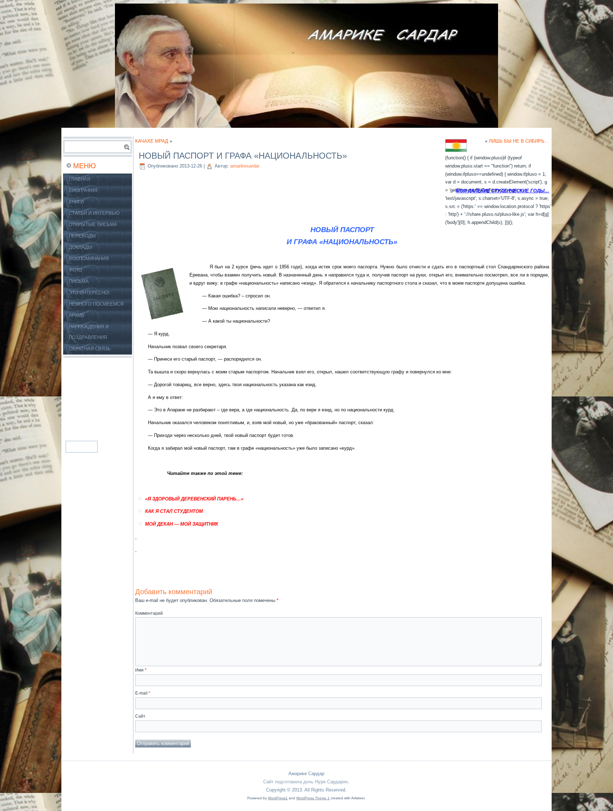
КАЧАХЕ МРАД (151, 141)
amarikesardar (244, 166)
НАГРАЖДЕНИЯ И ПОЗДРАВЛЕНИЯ (89, 332)
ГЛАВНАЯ (79, 179)
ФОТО (75, 270)
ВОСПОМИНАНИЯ (89, 258)
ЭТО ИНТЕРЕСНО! (89, 292)
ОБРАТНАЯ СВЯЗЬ (90, 348)
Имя (141, 670)
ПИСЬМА (79, 281)
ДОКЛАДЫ (80, 247)
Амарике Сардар (306, 773)
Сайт (140, 716)
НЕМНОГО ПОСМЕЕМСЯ (96, 304)
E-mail (142, 693)
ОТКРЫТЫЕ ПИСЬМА (93, 224)
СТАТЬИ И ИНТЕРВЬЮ (94, 213)
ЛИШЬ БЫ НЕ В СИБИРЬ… (519, 141)
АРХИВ (76, 315)
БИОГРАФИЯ (83, 190)
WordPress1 (278, 798)
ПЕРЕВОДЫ (82, 236)
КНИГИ (76, 201)
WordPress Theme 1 (313, 798)
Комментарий (149, 613)
